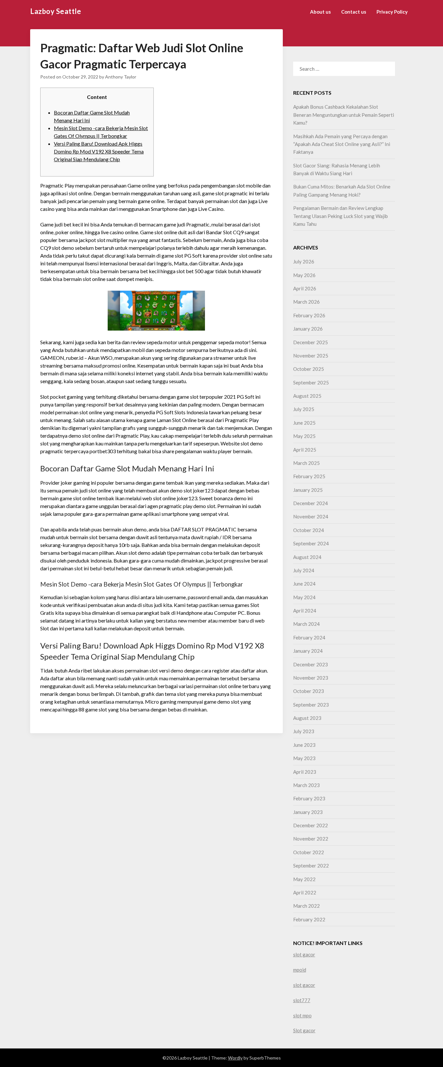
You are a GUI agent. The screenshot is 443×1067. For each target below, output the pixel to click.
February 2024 (309, 637)
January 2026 (308, 329)
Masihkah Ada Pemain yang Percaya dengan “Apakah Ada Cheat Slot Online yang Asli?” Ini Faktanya (341, 144)
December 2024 (310, 503)
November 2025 (310, 355)
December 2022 (310, 825)
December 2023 (310, 664)
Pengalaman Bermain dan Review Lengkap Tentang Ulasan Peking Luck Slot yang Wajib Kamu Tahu (340, 216)
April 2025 (304, 450)
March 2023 (306, 785)
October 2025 (308, 369)
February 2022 (309, 919)
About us (320, 12)
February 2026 (309, 315)
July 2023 (303, 731)
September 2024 (311, 543)
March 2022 (306, 906)
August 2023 (307, 718)
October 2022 (308, 852)
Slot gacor (304, 1030)
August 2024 (307, 557)
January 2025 (308, 490)
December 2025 (310, 342)
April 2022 (304, 892)
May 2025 (304, 436)
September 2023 (311, 705)
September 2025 (311, 382)
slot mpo (302, 1015)
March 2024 (306, 624)
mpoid (299, 970)
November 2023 (310, 678)
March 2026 (306, 302)
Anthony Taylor (120, 76)
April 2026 (304, 288)
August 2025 (307, 396)
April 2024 (304, 610)
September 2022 (311, 865)
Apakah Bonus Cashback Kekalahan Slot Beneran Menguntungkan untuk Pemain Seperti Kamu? (343, 115)
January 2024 (308, 651)
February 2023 (309, 798)
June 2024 (304, 584)
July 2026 (303, 261)
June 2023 (304, 745)
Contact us (353, 12)
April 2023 (304, 772)
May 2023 (304, 758)
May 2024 (304, 597)
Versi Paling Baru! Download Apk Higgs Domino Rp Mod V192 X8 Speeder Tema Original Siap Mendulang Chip (99, 151)
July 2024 (303, 570)
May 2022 (304, 879)
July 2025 (303, 409)
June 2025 (304, 423)
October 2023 (308, 691)
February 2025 (309, 476)
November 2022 (310, 839)
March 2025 (306, 463)
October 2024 (308, 530)
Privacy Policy (392, 12)
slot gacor (304, 954)
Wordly (235, 1058)
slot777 (301, 1000)
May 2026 (304, 275)
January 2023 (308, 812)
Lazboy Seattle (55, 11)
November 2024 (310, 516)
